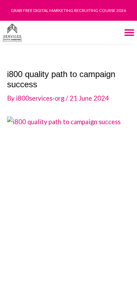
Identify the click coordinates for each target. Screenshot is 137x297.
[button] (129, 32)
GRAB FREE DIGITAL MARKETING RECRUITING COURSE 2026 (68, 10)
